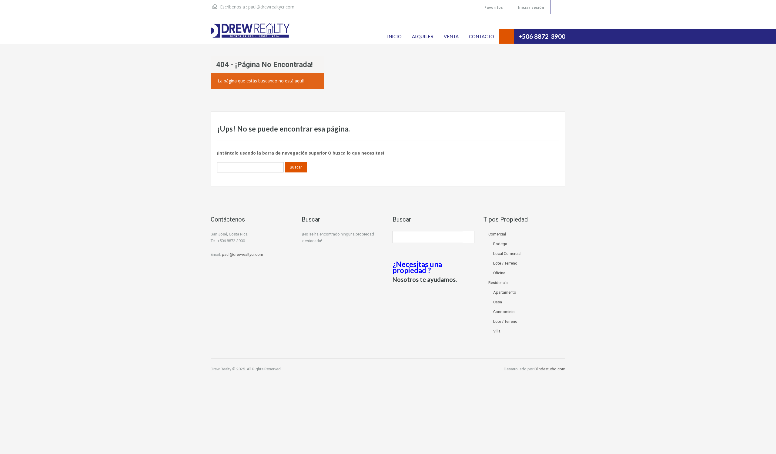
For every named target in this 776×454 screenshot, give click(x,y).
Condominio (504, 311)
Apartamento (504, 292)
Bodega (500, 244)
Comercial (497, 234)
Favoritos (493, 7)
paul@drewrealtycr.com (271, 7)
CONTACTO (481, 36)
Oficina (499, 273)
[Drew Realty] (250, 33)
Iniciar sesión (530, 7)
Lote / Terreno (505, 263)
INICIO (394, 36)
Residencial (498, 282)
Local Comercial (507, 253)
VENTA (451, 36)
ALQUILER (422, 36)
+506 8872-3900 (541, 36)
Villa (496, 331)
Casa (497, 302)
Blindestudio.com (549, 369)
